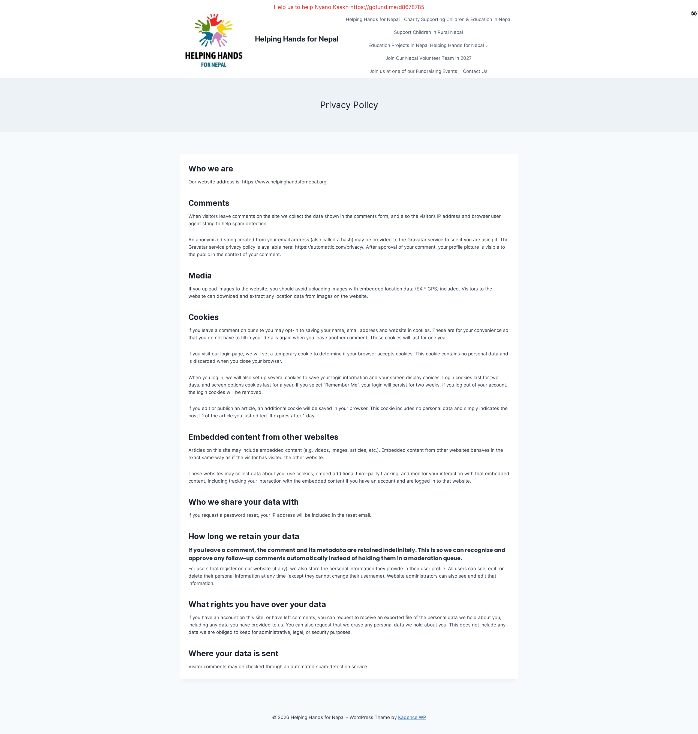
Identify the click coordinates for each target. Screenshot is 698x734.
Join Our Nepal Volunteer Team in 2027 (429, 58)
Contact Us (475, 71)
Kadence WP (412, 717)
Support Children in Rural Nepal (428, 32)
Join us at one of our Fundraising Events (413, 71)
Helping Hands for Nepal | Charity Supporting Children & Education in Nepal (429, 19)
